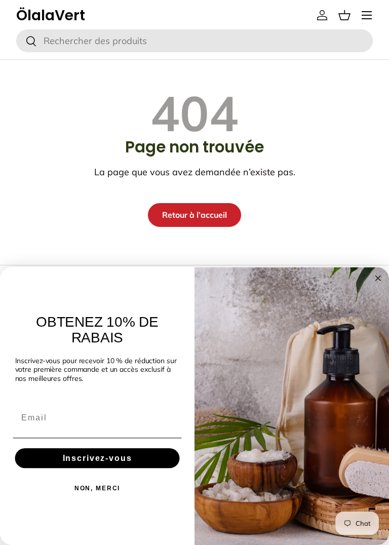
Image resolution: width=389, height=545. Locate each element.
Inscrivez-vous (97, 458)
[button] (344, 15)
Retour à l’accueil (194, 215)
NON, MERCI (97, 488)
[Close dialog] (378, 278)
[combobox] (194, 40)
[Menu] (367, 15)
